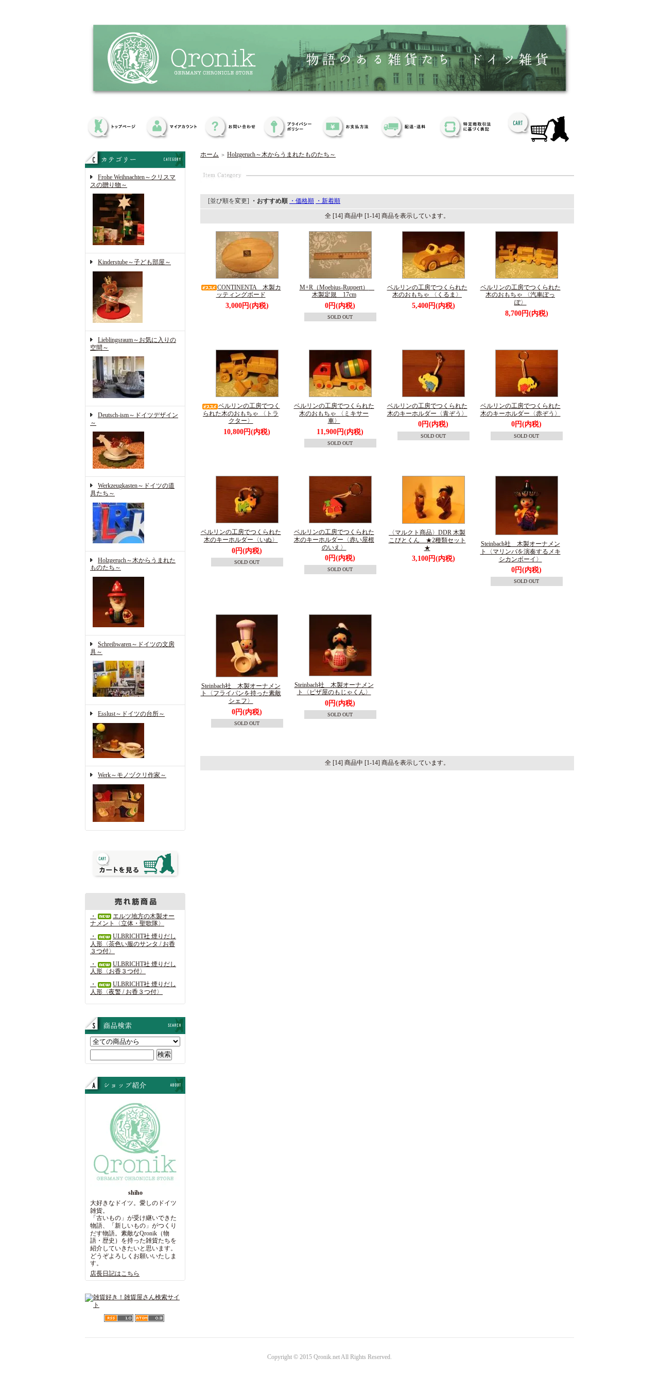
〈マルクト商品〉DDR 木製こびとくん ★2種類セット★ (427, 540)
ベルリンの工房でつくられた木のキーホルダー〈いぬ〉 (241, 535)
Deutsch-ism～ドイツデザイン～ (134, 418)
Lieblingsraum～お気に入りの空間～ (133, 343)
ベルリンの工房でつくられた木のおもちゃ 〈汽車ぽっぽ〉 (520, 295)
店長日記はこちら (115, 1273)
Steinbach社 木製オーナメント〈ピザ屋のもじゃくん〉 (334, 688)
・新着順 (328, 200)
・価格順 (301, 200)
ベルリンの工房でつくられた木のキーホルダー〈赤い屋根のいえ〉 (334, 539)
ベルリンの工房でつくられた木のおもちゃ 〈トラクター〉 (241, 413)
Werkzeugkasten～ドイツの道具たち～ (132, 489)
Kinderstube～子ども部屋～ (134, 262)
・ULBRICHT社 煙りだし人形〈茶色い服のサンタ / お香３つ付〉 (133, 944)
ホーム (209, 154)
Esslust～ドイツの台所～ (131, 713)
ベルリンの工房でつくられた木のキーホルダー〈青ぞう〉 (427, 409)
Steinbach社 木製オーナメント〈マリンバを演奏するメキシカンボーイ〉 (520, 551)
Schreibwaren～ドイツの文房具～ (132, 648)
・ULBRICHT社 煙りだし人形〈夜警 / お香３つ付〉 (133, 988)
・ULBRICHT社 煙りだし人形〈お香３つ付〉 (133, 967)
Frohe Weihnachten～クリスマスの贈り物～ (133, 181)
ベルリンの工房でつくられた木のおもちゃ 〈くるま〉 (427, 291)
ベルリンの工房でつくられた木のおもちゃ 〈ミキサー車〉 (334, 413)
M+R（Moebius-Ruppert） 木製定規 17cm (337, 291)
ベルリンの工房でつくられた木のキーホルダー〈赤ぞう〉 (520, 409)
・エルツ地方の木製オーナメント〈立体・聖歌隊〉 (132, 920)
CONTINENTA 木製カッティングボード (248, 291)
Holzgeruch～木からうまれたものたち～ (133, 564)
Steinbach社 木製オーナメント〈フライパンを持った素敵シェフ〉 (241, 693)
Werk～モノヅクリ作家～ (132, 775)
